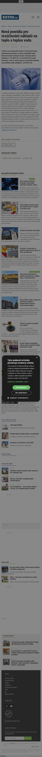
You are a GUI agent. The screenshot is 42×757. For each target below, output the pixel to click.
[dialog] (21, 378)
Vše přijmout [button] (21, 387)
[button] (21, 382)
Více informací (23, 378)
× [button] (37, 357)
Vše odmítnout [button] (21, 393)
